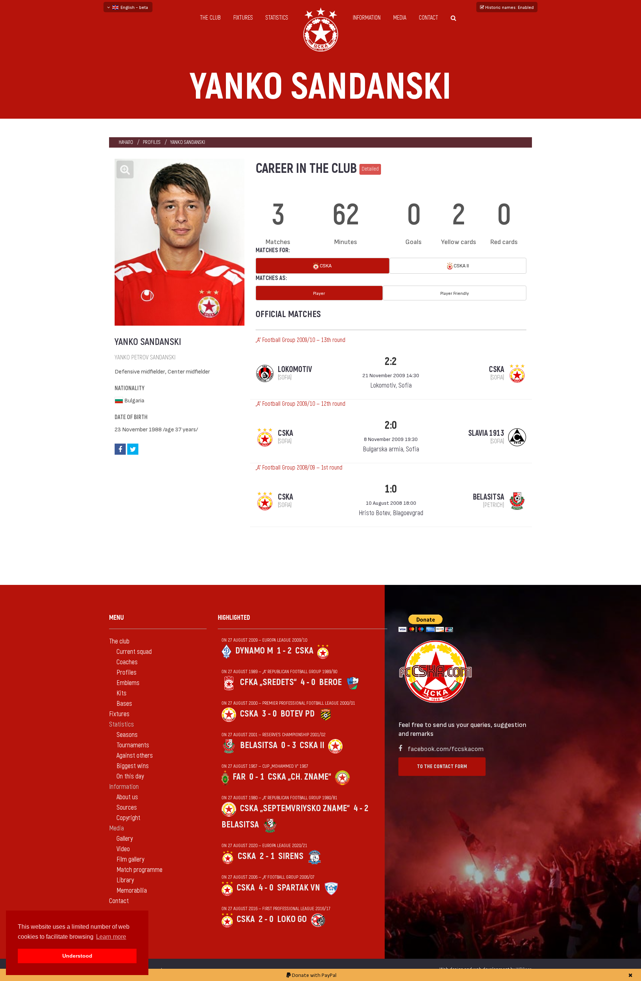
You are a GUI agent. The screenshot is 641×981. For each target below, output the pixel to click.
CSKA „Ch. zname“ (299, 776)
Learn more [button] (111, 937)
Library (125, 880)
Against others (134, 755)
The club (210, 18)
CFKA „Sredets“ (268, 682)
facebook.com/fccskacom (446, 748)
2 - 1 (267, 856)
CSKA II (461, 265)
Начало (126, 142)
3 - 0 (269, 713)
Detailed (370, 168)
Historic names (509, 7)
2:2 (391, 361)
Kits (121, 693)
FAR (239, 776)
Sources (126, 807)
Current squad (134, 652)
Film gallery (130, 859)
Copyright (128, 818)
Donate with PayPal (313, 975)
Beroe (330, 682)
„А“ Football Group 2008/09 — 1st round (299, 467)
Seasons (127, 735)
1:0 (391, 489)
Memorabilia (131, 890)
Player (319, 293)
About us (127, 797)
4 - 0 (307, 682)
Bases (124, 703)
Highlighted (234, 617)
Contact (428, 18)
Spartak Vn (298, 887)
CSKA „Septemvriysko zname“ (295, 808)
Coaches (127, 662)
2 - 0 (266, 919)
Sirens (290, 856)
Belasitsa (258, 745)
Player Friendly (454, 293)
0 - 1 (256, 776)
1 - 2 (284, 650)
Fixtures (243, 18)
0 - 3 (288, 745)
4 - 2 (361, 808)
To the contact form (442, 766)
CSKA (325, 265)
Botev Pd (297, 713)
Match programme (139, 870)
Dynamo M (254, 650)
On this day (130, 776)
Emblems (127, 683)
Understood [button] (77, 956)
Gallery (124, 838)
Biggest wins (132, 766)
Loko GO (292, 919)
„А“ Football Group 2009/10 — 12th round (300, 404)
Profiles (152, 142)
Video (123, 849)
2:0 (391, 425)
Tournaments (132, 745)
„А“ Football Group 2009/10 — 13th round (300, 340)
